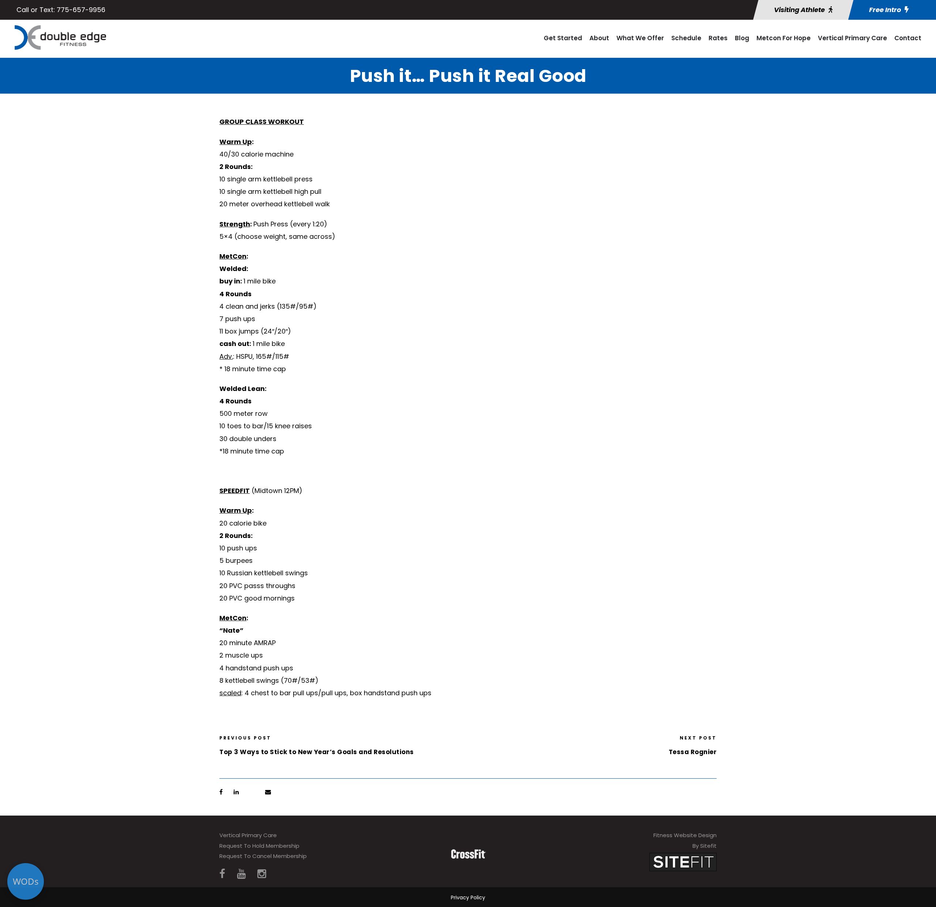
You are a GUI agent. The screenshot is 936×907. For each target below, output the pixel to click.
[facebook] (222, 874)
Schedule (686, 38)
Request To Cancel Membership (263, 856)
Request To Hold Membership (259, 846)
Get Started (563, 38)
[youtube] (241, 874)
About (599, 38)
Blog (742, 38)
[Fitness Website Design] (683, 861)
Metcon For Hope (783, 38)
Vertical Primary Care (852, 38)
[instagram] (261, 874)
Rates (718, 38)
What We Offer (640, 38)
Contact (907, 38)
